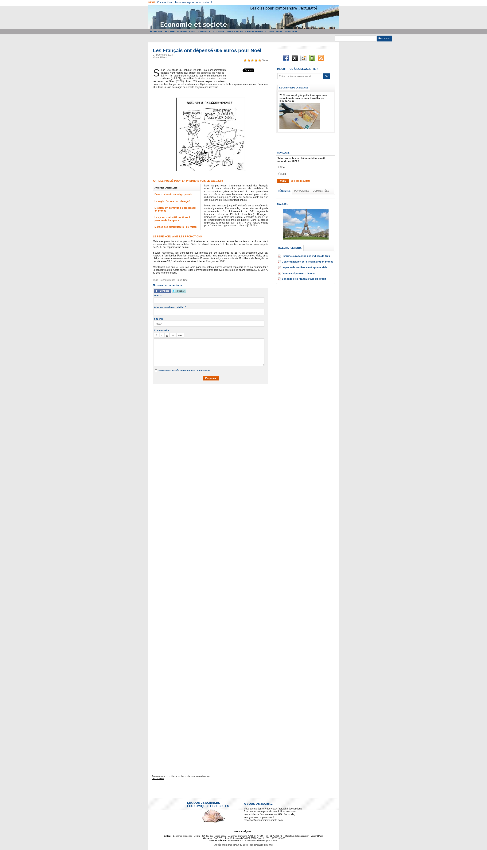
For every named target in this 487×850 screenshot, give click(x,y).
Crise (179, 280)
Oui (283, 167)
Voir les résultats (300, 180)
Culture (218, 31)
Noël (185, 280)
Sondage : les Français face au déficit (304, 278)
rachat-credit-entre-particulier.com (193, 776)
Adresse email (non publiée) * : (170, 307)
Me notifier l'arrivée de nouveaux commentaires (184, 370)
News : (152, 2)
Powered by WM (264, 845)
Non (283, 173)
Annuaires (275, 31)
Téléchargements (290, 248)
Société (170, 31)
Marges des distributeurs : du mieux (175, 226)
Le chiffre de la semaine (293, 88)
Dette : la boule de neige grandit (173, 194)
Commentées (321, 190)
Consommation (167, 280)
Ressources (235, 31)
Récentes (284, 191)
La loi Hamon (158, 778)
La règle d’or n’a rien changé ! (172, 201)
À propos (291, 31)
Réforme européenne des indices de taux (306, 256)
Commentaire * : (163, 330)
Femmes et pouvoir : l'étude (298, 273)
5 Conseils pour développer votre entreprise (181, 2)
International (186, 31)
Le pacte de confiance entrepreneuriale (304, 267)
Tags (251, 845)
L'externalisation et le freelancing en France (307, 261)
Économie (156, 31)
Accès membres (223, 845)
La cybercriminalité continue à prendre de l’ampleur (172, 219)
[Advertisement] (213, 397)
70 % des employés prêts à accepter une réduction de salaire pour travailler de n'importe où (303, 98)
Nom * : (158, 295)
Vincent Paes (160, 57)
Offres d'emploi (255, 31)
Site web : (159, 319)
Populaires (301, 190)
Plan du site (240, 845)
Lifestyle (204, 31)
